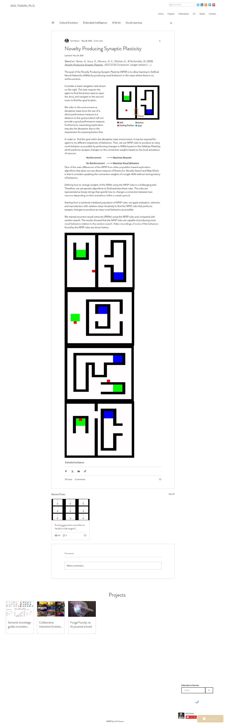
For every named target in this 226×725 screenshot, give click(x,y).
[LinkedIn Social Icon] (202, 5)
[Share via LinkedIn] (78, 471)
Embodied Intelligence (95, 22)
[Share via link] (85, 471)
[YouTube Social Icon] (213, 5)
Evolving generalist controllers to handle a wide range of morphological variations (70, 526)
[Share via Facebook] (66, 471)
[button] (171, 23)
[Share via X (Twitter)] (72, 471)
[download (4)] (198, 5)
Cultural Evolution (68, 22)
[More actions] (159, 40)
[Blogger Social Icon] (206, 5)
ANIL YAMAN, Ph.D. (22, 6)
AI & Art (116, 22)
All (53, 22)
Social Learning (134, 22)
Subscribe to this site (190, 685)
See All (171, 494)
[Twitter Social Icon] (209, 5)
